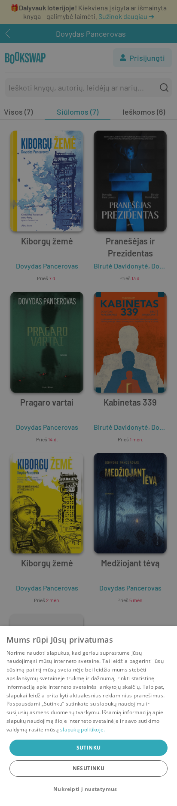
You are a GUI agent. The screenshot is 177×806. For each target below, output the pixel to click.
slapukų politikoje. (82, 729)
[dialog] (88, 716)
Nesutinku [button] (89, 768)
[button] (88, 789)
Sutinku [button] (88, 747)
